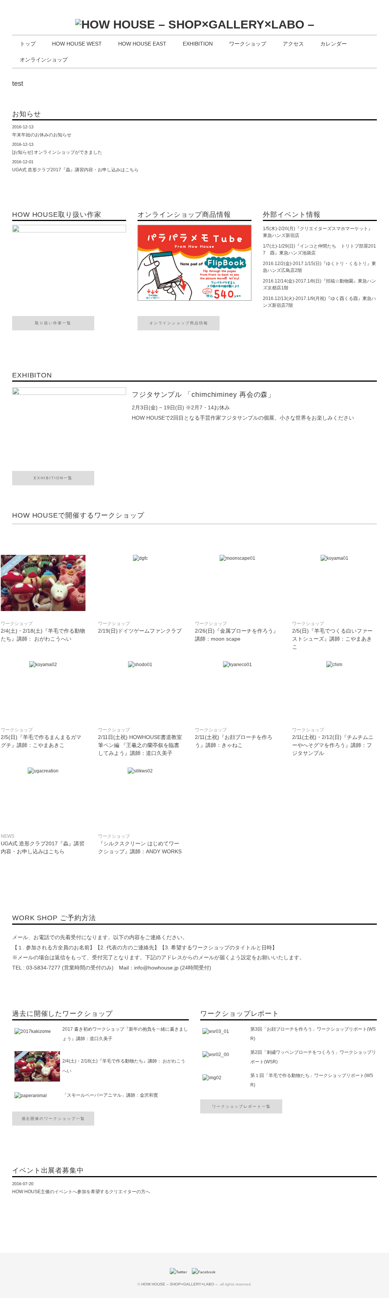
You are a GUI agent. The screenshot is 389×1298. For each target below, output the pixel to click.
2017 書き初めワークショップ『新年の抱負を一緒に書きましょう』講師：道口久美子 (125, 1034)
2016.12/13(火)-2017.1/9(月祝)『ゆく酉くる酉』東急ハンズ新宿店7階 (319, 302)
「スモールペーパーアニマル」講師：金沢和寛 (110, 1095)
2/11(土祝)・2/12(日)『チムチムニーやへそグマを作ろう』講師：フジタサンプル (332, 745)
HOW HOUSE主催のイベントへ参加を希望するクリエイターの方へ (81, 1191)
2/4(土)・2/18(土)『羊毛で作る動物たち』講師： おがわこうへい (123, 1066)
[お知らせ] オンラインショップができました (57, 152)
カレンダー (333, 44)
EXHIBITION (198, 44)
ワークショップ (247, 44)
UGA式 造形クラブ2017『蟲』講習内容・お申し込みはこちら (75, 169)
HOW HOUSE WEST (77, 44)
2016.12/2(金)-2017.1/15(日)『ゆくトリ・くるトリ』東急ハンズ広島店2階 (319, 267)
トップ (28, 44)
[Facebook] (205, 1272)
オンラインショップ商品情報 (178, 323)
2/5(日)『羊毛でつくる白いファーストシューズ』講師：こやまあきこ (332, 639)
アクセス (293, 44)
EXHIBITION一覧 (53, 478)
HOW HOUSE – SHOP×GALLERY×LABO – (179, 1284)
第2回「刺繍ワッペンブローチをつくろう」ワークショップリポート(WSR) (313, 1057)
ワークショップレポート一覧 (241, 1106)
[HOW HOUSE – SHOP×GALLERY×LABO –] (194, 24)
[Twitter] (180, 1272)
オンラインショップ (44, 60)
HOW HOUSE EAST (142, 44)
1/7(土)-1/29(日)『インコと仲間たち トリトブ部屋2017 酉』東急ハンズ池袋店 (319, 249)
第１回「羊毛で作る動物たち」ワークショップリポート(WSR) (311, 1080)
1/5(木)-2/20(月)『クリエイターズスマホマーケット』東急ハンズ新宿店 (318, 232)
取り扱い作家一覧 (53, 323)
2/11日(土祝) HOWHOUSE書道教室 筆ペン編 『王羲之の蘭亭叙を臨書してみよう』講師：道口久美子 (142, 745)
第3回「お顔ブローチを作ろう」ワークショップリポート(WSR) (313, 1034)
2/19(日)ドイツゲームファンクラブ (140, 631)
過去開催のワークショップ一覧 (53, 1118)
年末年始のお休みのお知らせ (41, 134)
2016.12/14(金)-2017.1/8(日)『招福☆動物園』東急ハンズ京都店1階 (319, 284)
